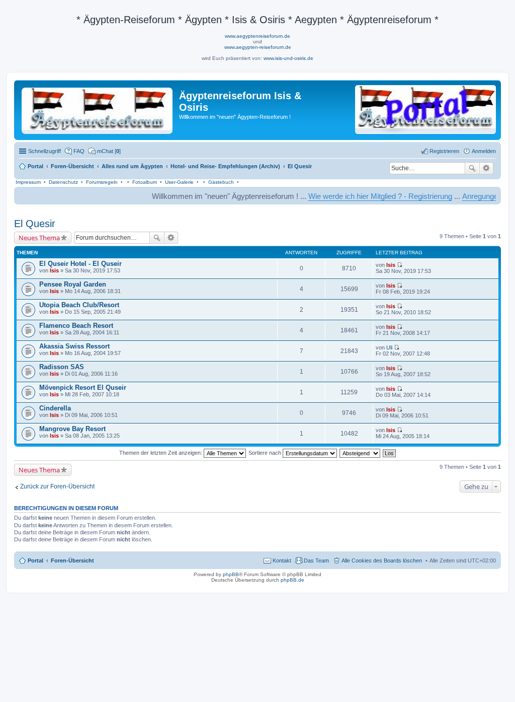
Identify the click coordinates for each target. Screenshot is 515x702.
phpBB (231, 574)
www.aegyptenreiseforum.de (257, 36)
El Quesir (34, 223)
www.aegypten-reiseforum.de (257, 47)
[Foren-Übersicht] (98, 109)
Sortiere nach (265, 453)
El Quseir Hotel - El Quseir (80, 263)
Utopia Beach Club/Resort (79, 305)
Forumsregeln (102, 182)
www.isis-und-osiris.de (288, 58)
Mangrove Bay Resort (72, 429)
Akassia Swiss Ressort (74, 346)
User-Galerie (179, 182)
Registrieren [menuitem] (444, 151)
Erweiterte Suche (486, 168)
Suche (472, 168)
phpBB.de (292, 580)
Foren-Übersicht (72, 560)
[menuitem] (104, 151)
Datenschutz (63, 182)
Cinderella (55, 408)
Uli (389, 347)
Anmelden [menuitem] (484, 151)
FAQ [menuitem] (78, 151)
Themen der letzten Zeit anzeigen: (161, 453)
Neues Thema (39, 237)
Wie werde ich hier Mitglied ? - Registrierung (368, 196)
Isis (54, 270)
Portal (35, 166)
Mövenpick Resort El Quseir (82, 387)
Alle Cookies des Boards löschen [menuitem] (381, 560)
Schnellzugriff (44, 151)
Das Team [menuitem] (316, 560)
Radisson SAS (61, 367)
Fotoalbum (144, 182)
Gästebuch (221, 182)
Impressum (28, 182)
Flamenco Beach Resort (76, 325)
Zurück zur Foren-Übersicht (57, 486)
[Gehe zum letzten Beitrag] (399, 265)
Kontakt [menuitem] (282, 560)
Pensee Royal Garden (72, 284)
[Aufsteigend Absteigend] (360, 453)
